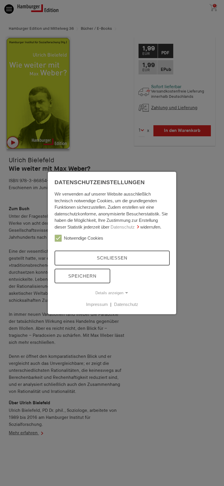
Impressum (97, 304)
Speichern (82, 275)
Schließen (112, 257)
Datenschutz (123, 226)
